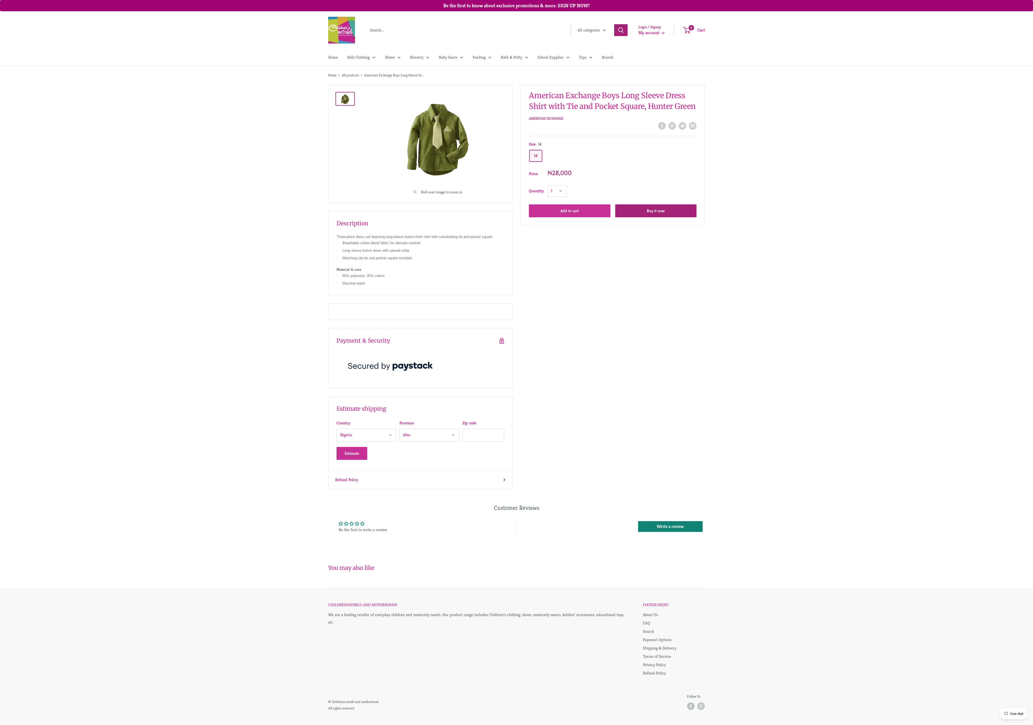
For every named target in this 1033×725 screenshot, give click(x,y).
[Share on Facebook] (662, 126)
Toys (582, 57)
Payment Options (657, 639)
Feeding (479, 57)
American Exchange (546, 118)
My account (649, 32)
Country (343, 422)
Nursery (416, 57)
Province (406, 422)
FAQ (646, 623)
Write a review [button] (670, 526)
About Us (650, 614)
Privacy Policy (654, 664)
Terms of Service (657, 656)
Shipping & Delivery (659, 648)
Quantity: (536, 190)
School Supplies (550, 57)
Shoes (390, 57)
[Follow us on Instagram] (701, 706)
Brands (608, 57)
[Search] (621, 30)
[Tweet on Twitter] (682, 126)
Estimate (352, 453)
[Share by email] (692, 126)
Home (333, 57)
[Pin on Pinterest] (672, 126)
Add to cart (569, 210)
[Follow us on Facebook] (691, 706)
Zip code (469, 422)
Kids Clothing (358, 57)
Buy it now (656, 210)
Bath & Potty (511, 57)
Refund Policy (346, 479)
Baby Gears (448, 57)
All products (350, 75)
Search (648, 631)
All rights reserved (341, 708)
